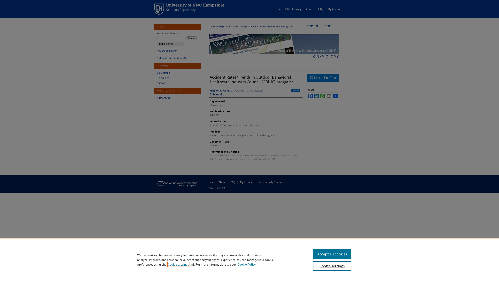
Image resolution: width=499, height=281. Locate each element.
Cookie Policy (247, 264)
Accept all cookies (332, 254)
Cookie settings (178, 264)
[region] (249, 259)
